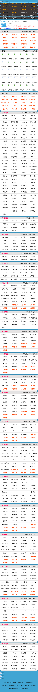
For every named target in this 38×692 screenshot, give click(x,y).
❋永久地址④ (33, 93)
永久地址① (10, 21)
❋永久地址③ (25, 93)
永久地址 (26, 682)
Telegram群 (25, 21)
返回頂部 (31, 682)
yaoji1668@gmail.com (12, 23)
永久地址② (17, 21)
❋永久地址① (25, 51)
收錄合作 (20, 682)
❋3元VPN (25, 31)
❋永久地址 (26, 218)
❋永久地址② (33, 31)
